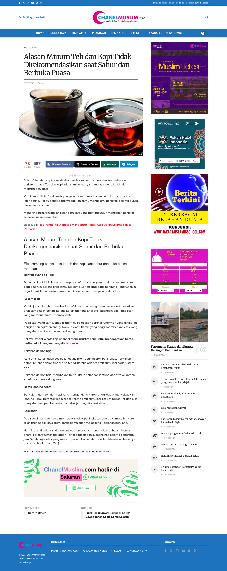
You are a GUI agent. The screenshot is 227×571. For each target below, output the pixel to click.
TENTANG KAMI (70, 550)
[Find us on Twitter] (23, 3)
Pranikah (99, 33)
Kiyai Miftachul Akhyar (173, 407)
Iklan (171, 2)
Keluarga (79, 33)
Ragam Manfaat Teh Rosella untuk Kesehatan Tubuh (180, 366)
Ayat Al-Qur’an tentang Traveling (179, 444)
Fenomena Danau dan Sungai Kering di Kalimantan (172, 348)
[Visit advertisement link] (81, 478)
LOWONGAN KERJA (136, 550)
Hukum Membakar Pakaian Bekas (180, 455)
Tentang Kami (160, 2)
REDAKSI (117, 550)
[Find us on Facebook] (19, 3)
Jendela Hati (57, 33)
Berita (134, 33)
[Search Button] (206, 17)
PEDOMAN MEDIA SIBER (95, 550)
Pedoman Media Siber (197, 2)
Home (40, 33)
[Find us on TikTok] (37, 3)
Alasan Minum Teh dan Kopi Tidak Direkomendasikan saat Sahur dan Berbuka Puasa (70, 451)
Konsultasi (174, 33)
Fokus (34, 47)
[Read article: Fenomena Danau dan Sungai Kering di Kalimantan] (179, 321)
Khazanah (152, 33)
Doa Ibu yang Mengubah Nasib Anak (181, 433)
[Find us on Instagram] (28, 3)
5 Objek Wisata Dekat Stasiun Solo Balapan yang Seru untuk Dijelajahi (184, 381)
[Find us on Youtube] (32, 3)
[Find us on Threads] (41, 3)
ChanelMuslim (38, 554)
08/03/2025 (29, 83)
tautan (70, 343)
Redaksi (180, 2)
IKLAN (54, 550)
